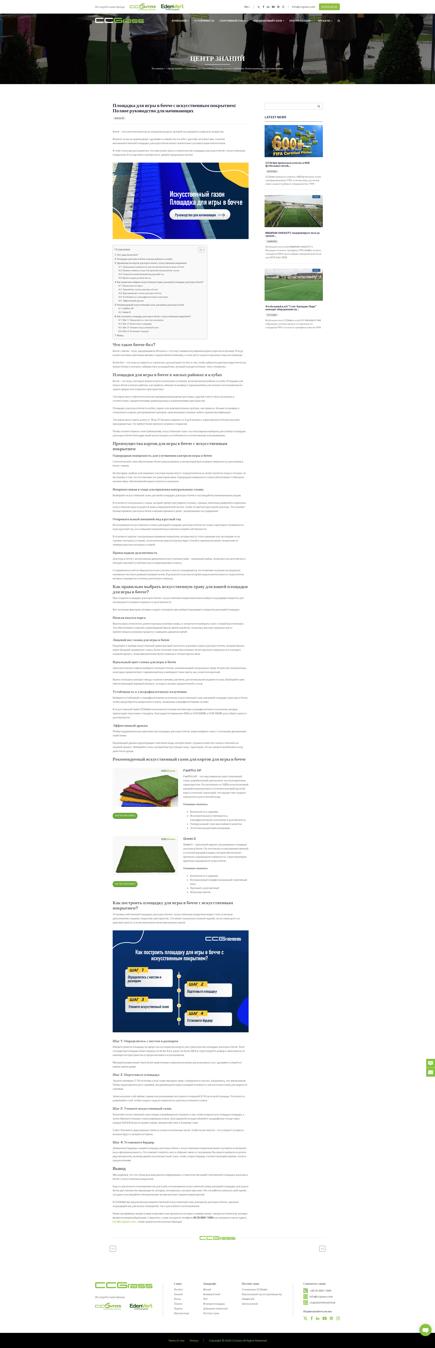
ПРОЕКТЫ (324, 20)
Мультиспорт (181, 1313)
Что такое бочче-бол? (127, 254)
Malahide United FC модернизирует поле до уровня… (292, 234)
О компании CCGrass (254, 1289)
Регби (177, 1298)
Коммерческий (211, 1294)
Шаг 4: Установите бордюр (136, 331)
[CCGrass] (119, 20)
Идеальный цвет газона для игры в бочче (142, 293)
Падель (178, 1308)
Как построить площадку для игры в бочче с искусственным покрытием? (154, 316)
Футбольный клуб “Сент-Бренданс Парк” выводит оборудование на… (291, 308)
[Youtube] (273, 6)
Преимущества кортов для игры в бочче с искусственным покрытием (152, 262)
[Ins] (283, 6)
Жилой (207, 1289)
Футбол (178, 1289)
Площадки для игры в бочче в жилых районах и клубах (144, 258)
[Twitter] (258, 6)
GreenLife (248, 1298)
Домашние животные (215, 1308)
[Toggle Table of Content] (200, 250)
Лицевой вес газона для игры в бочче (140, 289)
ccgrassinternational (322, 1302)
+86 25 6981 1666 (320, 1290)
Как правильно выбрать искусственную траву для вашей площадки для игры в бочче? (160, 282)
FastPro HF (128, 308)
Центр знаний (250, 1303)
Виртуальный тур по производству (262, 1294)
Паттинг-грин (211, 1313)
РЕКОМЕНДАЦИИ (300, 20)
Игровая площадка (214, 1303)
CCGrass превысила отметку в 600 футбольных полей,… (287, 164)
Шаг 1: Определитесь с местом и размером (143, 320)
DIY (205, 1298)
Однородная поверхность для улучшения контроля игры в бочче (153, 266)
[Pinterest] (278, 6)
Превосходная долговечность (137, 277)
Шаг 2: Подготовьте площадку (137, 323)
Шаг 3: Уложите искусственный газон (141, 327)
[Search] (319, 106)
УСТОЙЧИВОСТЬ (204, 20)
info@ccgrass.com (303, 6)
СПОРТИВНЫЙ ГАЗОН (232, 20)
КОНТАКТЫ (329, 6)
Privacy (193, 1340)
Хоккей (178, 1294)
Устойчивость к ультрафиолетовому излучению (145, 296)
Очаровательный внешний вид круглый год (143, 274)
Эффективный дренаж (133, 300)
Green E (127, 312)
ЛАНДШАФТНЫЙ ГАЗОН (268, 20)
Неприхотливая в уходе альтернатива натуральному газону (151, 270)
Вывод (120, 335)
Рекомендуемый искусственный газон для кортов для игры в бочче (150, 304)
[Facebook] (263, 6)
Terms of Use (176, 1340)
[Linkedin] (268, 6)
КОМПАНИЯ (179, 20)
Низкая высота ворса (133, 285)
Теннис (178, 1303)
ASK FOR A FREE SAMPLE (125, 815)
